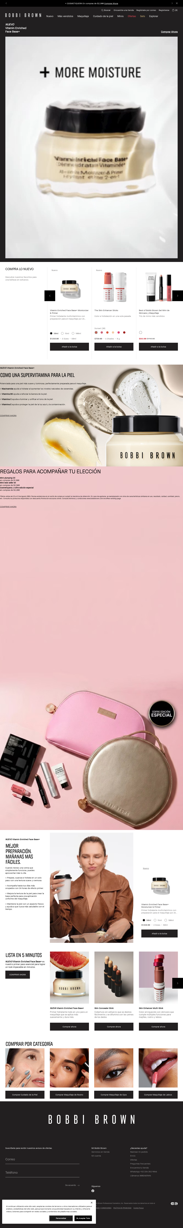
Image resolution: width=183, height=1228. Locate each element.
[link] (175, 10)
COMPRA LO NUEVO (19, 269)
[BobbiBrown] (23, 15)
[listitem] (69, 313)
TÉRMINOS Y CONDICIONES (101, 1208)
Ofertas (133, 1159)
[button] (153, 16)
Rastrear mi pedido (139, 1152)
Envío (132, 1155)
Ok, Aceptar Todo (83, 1218)
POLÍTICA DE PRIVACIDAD (122, 1208)
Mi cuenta (96, 1155)
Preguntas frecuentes (140, 1163)
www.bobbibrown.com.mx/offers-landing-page (104, 498)
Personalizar (61, 1218)
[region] (49, 1212)
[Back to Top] (175, 924)
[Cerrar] (92, 1203)
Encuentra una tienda (124, 10)
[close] (177, 3)
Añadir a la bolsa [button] (69, 346)
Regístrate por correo (146, 10)
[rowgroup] (91, 1069)
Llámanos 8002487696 (140, 1175)
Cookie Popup (138, 1208)
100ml (78, 333)
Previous (49, 295)
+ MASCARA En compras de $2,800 (91, 3)
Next (177, 295)
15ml (67, 333)
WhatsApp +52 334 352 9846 (143, 1171)
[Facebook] (93, 1190)
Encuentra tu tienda (139, 1167)
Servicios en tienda (100, 1152)
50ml (56, 333)
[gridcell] (96, 332)
